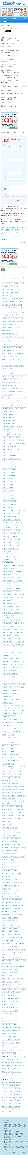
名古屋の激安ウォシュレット (8, 833)
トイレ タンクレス (20, 440)
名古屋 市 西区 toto (6, 824)
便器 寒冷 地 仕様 (6, 795)
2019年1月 (4, 1082)
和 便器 (13, 835)
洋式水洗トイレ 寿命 (15, 1030)
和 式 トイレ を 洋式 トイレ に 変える (11, 867)
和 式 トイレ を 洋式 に (18, 856)
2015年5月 (4, 1106)
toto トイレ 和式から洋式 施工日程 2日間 (11, 307)
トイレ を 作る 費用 (15, 434)
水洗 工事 (16, 1013)
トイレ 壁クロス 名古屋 (7, 577)
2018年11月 (18, 1082)
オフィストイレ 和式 (20, 376)
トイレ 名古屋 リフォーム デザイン (10, 548)
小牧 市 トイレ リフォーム (8, 943)
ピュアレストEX (17, 731)
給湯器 (14, 18)
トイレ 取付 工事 (22, 232)
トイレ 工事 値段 (15, 586)
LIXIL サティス (18, 289)
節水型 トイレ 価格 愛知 (16, 1062)
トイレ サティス (16, 437)
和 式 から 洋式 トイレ (7, 844)
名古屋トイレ (20, 833)
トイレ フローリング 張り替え (9, 446)
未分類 (3, 981)
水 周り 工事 (5, 992)
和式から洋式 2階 (6, 899)
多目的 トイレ (5, 925)
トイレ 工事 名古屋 (6, 588)
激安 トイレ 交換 (6, 1039)
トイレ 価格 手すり (13, 525)
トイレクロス (5, 664)
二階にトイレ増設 (17, 771)
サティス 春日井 (11, 391)
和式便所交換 (20, 914)
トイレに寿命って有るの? (8, 647)
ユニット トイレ (19, 740)
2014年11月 (5, 1112)
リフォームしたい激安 (20, 766)
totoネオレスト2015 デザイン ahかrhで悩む (12, 347)
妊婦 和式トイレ (16, 928)
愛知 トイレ (16, 955)
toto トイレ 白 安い (6, 310)
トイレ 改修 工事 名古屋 (7, 606)
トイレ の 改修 (5, 432)
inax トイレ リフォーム (13, 281)
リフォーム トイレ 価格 (7, 748)
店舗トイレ (19, 952)
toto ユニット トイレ (7, 318)
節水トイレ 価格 (6, 1062)
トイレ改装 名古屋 (20, 711)
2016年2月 (11, 1097)
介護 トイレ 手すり (6, 777)
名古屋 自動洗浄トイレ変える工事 (10, 827)
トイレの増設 (18, 652)
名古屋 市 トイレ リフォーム (8, 821)
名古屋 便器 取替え (6, 818)
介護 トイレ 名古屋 (17, 774)
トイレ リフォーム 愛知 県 (8, 490)
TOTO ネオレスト (6, 336)
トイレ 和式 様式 (16, 559)
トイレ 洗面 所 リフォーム (17, 629)
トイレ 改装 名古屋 (13, 609)
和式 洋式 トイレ (21, 896)
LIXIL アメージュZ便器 (7, 289)
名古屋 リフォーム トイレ (8, 815)
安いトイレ (11, 937)
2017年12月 (11, 1094)
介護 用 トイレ (5, 780)
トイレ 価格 (5, 525)
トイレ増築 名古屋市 (19, 705)
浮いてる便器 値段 (12, 1033)
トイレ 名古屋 (16, 545)
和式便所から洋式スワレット (8, 914)
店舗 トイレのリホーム (20, 949)
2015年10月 (11, 1100)
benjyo (21, 278)
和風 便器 (4, 917)
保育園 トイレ (20, 801)
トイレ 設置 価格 (15, 635)
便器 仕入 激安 (15, 789)
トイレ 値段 (5, 533)
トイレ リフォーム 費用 (7, 510)
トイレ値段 (14, 693)
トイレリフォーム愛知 (20, 684)
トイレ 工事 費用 (6, 594)
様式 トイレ (20, 987)
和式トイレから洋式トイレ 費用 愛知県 (11, 908)
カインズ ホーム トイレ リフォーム (10, 379)
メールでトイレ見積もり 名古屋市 (10, 737)
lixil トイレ (22, 283)
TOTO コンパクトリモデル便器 (9, 333)
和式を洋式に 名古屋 (16, 899)
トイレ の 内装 (19, 426)
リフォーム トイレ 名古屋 (8, 751)
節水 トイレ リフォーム (19, 1056)
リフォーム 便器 (18, 757)
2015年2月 (4, 1109)
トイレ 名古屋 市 (6, 551)
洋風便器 (4, 1033)
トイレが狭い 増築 (19, 644)
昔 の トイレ (13, 972)
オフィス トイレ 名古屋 (7, 373)
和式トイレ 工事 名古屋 (14, 902)
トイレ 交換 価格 (6, 519)
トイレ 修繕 (17, 530)
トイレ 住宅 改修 (19, 522)
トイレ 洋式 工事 (6, 623)
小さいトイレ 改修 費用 (7, 940)
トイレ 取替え (15, 542)
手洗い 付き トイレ (13, 969)
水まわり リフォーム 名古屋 (8, 1004)
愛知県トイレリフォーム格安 (8, 966)
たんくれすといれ (19, 353)
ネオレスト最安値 (6, 725)
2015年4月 (11, 1106)
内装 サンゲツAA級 (16, 803)
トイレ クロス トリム (18, 641)
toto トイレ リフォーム (7, 304)
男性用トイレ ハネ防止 (7, 1056)
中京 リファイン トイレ (20, 769)
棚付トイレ (4, 987)
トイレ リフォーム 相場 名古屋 (9, 504)
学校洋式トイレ (17, 934)
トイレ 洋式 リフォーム (14, 620)
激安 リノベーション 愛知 (8, 1042)
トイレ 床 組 (14, 594)
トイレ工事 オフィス (18, 708)
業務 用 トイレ (12, 987)
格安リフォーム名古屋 (17, 984)
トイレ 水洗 (18, 617)
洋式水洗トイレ (5, 1030)
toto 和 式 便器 (11, 321)
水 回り (11, 992)
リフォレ (18, 742)
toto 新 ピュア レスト (13, 324)
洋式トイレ (14, 1021)
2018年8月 (18, 1085)
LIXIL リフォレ (15, 292)
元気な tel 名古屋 (6, 803)
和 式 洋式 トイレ (6, 888)
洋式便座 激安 (16, 1027)
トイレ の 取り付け (6, 429)
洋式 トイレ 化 (18, 1018)
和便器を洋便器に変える (7, 894)
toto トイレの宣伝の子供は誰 (8, 312)
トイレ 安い (17, 577)
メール (5, 159)
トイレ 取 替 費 (13, 536)
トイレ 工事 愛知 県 (6, 591)
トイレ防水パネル (16, 719)
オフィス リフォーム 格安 (8, 376)
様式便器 (4, 989)
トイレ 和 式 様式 (20, 557)
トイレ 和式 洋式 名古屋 (7, 562)
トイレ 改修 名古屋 (6, 600)
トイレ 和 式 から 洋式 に (8, 557)
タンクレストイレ (19, 405)
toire (17, 298)
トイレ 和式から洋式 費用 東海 (9, 565)
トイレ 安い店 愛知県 (17, 580)
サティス (4, 391)
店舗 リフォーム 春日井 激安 (8, 952)
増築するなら (15, 920)
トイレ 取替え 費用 (6, 545)
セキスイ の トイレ (6, 403)
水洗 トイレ (5, 1010)
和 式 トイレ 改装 (6, 873)
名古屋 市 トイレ (16, 818)
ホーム (5, 18)
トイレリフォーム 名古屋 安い (9, 670)
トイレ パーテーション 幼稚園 (18, 443)
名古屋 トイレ (20, 809)
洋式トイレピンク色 (6, 1027)
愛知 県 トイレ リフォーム (8, 960)
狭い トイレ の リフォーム (19, 1050)
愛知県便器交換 (20, 966)
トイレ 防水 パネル (6, 641)
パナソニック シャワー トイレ (9, 728)
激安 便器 (18, 1042)
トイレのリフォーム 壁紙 (8, 652)
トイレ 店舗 (21, 594)
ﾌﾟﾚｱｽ (10, 1074)
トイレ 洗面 (17, 626)
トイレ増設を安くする (7, 708)
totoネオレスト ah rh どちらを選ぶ (10, 344)
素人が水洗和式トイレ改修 (18, 1065)
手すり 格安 (5, 969)
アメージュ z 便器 (6, 362)
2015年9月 (18, 1100)
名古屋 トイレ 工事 (20, 812)
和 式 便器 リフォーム (7, 885)
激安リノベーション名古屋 (8, 1045)
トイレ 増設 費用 (17, 571)
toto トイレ (4, 301)
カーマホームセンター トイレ (9, 385)
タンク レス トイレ (17, 403)
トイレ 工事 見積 (17, 591)
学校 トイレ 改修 (13, 931)
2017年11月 (18, 1094)
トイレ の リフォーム (18, 227)
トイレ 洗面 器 (5, 629)
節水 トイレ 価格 (6, 1059)
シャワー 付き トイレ (7, 394)
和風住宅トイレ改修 (12, 917)
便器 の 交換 (15, 783)
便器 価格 (22, 789)
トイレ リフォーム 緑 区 (7, 507)
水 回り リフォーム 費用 (7, 998)
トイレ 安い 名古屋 (6, 580)
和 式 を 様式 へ (18, 844)
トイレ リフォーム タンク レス (9, 455)
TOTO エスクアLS (6, 330)
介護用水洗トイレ (6, 783)
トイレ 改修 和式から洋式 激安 (9, 603)
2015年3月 (17, 1106)
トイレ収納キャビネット (7, 696)
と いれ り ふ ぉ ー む (7, 356)
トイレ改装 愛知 (6, 713)
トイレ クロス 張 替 (6, 437)
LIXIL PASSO (14, 286)
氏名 (5, 146)
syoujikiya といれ (6, 298)
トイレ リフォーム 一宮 (7, 461)
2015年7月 (11, 1103)
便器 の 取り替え (6, 786)
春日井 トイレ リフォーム (8, 975)
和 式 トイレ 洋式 (16, 873)
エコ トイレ (16, 368)
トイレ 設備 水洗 (6, 635)
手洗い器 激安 (5, 972)
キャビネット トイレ (7, 388)
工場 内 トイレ (12, 946)
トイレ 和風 (20, 565)
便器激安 (4, 798)
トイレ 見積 (12, 632)
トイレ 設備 (19, 632)
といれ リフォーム (6, 359)
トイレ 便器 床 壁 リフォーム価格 (10, 527)
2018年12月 (11, 1082)
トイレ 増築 (5, 568)
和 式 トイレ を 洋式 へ (7, 862)
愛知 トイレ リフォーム (7, 957)
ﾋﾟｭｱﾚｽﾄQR (5, 1074)
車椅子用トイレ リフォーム (8, 1068)
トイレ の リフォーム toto (8, 417)
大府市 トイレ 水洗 (6, 928)
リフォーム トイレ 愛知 (7, 757)
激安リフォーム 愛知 (7, 1050)
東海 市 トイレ (10, 981)
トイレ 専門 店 (5, 583)
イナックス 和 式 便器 (7, 368)
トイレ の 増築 (16, 429)
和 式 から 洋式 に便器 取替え (9, 841)
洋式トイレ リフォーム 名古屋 (9, 1024)
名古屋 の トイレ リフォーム (8, 809)
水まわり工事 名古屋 (7, 1007)
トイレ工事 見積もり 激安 (8, 711)
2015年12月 (18, 1097)
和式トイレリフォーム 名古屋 (9, 911)
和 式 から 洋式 (17, 838)
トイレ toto (4, 411)
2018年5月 (17, 1088)
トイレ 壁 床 (14, 574)
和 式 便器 (20, 882)
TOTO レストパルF (7, 339)
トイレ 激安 (5, 632)
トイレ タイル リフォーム (8, 440)
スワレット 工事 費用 (14, 400)
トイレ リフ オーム (6, 449)
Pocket (13, 30)
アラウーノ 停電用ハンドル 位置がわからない (12, 365)
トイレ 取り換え (15, 232)
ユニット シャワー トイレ (8, 740)
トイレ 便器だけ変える (7, 530)
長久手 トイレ (19, 1068)
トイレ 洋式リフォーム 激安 (18, 623)
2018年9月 (11, 1085)
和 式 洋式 (16, 885)
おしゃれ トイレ (17, 350)
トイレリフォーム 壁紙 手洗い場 (9, 673)
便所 (14, 801)
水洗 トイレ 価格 (13, 1010)
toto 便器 (4, 321)
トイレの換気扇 (17, 658)
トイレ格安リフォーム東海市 (8, 716)
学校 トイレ (5, 931)
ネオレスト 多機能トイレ (17, 722)
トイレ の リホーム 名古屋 (8, 426)
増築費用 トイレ (6, 923)
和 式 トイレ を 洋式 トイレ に (9, 865)
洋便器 (13, 1016)
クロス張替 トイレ (17, 388)
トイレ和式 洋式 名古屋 (7, 702)
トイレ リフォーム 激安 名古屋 (9, 501)
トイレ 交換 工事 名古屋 (7, 522)
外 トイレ (20, 923)
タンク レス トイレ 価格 (7, 405)
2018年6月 (11, 1088)
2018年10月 (5, 1085)
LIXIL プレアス (6, 292)
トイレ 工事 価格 (6, 586)
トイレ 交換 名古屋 (16, 519)
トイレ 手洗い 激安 (19, 597)
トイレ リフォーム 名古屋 (8, 472)
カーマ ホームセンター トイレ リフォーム (11, 382)
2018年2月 (17, 1091)
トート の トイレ (6, 722)
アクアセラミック (21, 359)
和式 (16, 894)
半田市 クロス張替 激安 (7, 806)
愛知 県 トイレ (18, 957)
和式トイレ (4, 902)
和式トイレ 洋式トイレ (18, 905)
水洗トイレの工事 (6, 1016)
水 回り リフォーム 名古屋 (8, 995)
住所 (5, 179)
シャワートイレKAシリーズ (8, 397)
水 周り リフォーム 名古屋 (19, 989)
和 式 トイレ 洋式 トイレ (8, 876)
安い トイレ (5, 937)
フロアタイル (11, 734)
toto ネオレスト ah (6, 315)
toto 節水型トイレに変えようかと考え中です (12, 327)
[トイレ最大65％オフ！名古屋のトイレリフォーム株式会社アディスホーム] (14, 4)
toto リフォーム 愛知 (18, 318)
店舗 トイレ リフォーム (7, 949)
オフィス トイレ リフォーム (8, 371)
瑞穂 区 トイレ (5, 1053)
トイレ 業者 (12, 615)
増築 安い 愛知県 (6, 920)
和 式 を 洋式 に (6, 847)
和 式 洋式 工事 (21, 891)
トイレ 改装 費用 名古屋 (17, 612)
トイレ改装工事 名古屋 (16, 713)
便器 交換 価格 (21, 786)
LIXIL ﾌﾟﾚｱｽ (14, 295)
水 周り (9, 989)
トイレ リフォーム (6, 452)
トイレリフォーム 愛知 (7, 681)
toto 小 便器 (19, 321)
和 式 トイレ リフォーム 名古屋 (9, 870)
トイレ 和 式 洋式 (6, 559)
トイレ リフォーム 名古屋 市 (8, 475)
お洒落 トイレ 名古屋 (7, 353)
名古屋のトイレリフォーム (8, 830)
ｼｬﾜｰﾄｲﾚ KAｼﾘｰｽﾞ (15, 1071)
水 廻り (16, 998)
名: (20, 146)
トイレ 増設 (12, 568)
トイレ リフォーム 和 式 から (12, 230)
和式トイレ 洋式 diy (6, 905)
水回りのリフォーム (17, 1007)
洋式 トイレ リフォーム (7, 1018)
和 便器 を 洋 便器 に (7, 838)
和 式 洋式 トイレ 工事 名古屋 (9, 891)
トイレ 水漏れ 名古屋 (7, 644)
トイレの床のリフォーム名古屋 (9, 655)
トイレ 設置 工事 (6, 638)
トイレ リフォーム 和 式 (7, 478)
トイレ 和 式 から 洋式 (7, 554)
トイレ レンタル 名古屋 (7, 513)
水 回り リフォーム (19, 992)
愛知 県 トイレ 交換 (20, 960)
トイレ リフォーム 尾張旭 (8, 484)
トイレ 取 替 (5, 536)
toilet (13, 298)
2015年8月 (4, 1103)
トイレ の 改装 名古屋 (16, 432)
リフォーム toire (6, 745)
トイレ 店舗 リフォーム (7, 597)
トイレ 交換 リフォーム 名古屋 (9, 516)
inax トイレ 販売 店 (6, 283)
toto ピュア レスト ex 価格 (18, 315)
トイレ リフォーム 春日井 (8, 496)
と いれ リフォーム (18, 356)
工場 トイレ (5, 946)
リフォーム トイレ (15, 745)
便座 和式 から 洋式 (6, 801)
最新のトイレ (20, 978)
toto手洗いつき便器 (6, 350)
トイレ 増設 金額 (6, 574)
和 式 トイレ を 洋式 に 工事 (8, 859)
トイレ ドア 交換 (6, 443)
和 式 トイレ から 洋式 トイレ (9, 850)
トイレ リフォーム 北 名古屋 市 (9, 469)
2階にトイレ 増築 (14, 278)
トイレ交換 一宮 (6, 690)
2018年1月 (4, 1094)
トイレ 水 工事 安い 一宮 (8, 617)
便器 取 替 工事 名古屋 (7, 792)
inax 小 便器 (15, 283)
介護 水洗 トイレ (16, 777)
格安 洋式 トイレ (6, 984)
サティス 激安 (20, 391)
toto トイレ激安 (20, 312)
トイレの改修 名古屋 (7, 661)
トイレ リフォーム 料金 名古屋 (9, 493)
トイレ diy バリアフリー (19, 408)
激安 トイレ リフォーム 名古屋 (9, 1036)
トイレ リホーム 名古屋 (20, 510)
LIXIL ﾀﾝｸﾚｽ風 (5, 295)
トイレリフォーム (6, 667)
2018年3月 (11, 1091)
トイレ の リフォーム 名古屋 (15, 229)
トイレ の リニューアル (7, 414)
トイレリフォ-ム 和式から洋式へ (17, 664)
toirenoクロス (22, 298)
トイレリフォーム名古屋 (7, 684)
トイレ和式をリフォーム (7, 705)
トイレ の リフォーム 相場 (8, 423)
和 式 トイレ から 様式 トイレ (18, 847)
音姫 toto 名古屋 (6, 1071)
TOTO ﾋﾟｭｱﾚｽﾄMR (6, 342)
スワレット (4, 400)
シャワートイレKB (20, 397)
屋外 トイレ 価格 (20, 943)
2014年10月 (11, 1112)
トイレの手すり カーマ (7, 658)
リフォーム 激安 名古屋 (7, 766)
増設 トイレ (14, 923)
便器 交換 (14, 786)
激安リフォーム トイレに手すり (9, 1048)
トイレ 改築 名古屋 (19, 606)
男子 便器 (13, 1053)
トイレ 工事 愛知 (16, 588)
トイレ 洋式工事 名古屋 (7, 626)
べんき (13, 359)
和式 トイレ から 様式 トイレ (9, 896)
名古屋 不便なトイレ (20, 815)
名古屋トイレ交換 (6, 835)
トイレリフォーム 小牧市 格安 (9, 676)
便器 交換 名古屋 (6, 789)
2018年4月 (4, 1091)
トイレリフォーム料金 (7, 687)
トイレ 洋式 (5, 620)
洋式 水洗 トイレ (6, 1021)
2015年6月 (17, 1103)
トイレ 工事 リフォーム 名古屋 (18, 583)
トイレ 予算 (8, 227)
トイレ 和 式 (14, 551)
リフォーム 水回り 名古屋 (8, 763)
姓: (10, 146)
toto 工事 (4, 324)
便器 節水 (14, 795)
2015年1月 (11, 1109)
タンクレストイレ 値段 (7, 408)
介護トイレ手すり (15, 780)
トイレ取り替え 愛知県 (7, 699)
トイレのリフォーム (18, 650)
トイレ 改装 (5, 609)
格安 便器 (17, 981)
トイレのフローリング (7, 650)
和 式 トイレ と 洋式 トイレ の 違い (10, 853)
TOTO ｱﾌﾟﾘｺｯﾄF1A (18, 339)
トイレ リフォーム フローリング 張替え (11, 458)
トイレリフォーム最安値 (19, 687)
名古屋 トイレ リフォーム (8, 812)
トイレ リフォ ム (16, 449)
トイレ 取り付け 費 (6, 539)
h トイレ (4, 281)
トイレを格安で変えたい (18, 661)
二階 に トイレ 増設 (6, 771)
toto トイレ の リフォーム (15, 301)
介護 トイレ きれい (6, 774)
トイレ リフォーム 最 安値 (8, 498)
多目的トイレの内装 (14, 925)
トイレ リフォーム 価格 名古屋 (9, 464)
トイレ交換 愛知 (6, 693)
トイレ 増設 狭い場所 (7, 571)
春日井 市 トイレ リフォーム (8, 978)
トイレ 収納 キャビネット (15, 533)
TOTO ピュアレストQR (18, 336)
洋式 (18, 1016)
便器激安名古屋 (11, 798)
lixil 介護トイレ (5, 286)
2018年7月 (4, 1088)
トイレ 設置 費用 (16, 638)
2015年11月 (5, 1100)
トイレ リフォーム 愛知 (7, 487)
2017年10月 (5, 1097)
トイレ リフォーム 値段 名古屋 (9, 466)
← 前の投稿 (4, 239)
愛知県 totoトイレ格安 (7, 963)
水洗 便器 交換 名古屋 (7, 1013)
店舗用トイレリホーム (7, 955)
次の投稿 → (24, 242)
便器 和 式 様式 (17, 792)
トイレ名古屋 (17, 699)
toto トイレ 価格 (18, 304)
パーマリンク (3, 233)
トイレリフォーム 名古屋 (17, 667)
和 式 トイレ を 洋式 (7, 856)
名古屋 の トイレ (18, 806)
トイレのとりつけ (20, 647)
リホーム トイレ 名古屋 (7, 769)
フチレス (4, 734)
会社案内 (5, 21)
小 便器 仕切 (19, 937)
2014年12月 (17, 1109)
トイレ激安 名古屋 (6, 719)
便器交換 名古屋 (21, 795)
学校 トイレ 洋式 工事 (7, 934)
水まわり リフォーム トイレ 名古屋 (10, 1001)
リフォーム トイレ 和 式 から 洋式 (10, 754)
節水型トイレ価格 (6, 1065)
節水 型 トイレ (15, 1059)
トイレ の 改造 (5, 434)
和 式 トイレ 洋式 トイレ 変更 (9, 882)
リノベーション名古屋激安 (8, 742)
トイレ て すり (12, 411)
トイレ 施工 (5, 615)
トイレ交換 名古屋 (15, 690)
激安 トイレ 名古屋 (16, 1039)
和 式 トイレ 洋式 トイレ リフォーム (10, 879)
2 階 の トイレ (5, 278)
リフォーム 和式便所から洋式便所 (10, 760)
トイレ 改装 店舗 (6, 612)
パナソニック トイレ (7, 731)
